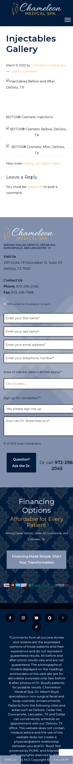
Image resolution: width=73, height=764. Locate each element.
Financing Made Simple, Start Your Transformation (36, 559)
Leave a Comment (24, 71)
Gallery (28, 163)
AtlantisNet (55, 751)
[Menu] (67, 20)
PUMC (34, 751)
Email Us (10, 759)
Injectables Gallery (48, 163)
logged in (35, 187)
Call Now (61, 759)
